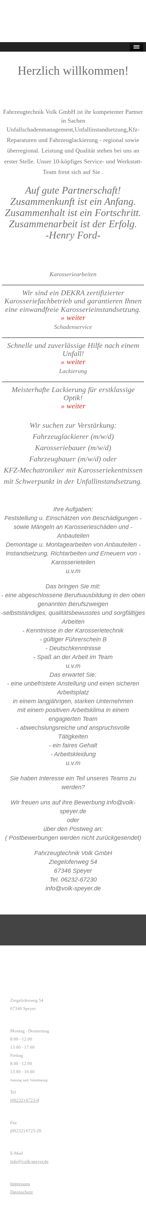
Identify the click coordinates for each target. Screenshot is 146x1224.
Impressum (20, 1183)
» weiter (73, 317)
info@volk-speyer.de (29, 1161)
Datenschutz (21, 1191)
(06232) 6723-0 (24, 1100)
